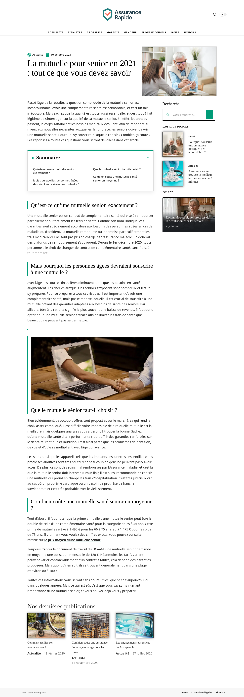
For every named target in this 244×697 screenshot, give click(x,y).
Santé (191, 136)
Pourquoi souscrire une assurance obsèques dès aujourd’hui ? (200, 147)
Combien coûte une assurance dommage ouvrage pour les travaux (90, 647)
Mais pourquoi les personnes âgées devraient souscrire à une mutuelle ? (56, 182)
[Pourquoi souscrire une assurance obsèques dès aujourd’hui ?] (173, 144)
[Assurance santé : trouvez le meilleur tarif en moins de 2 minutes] (173, 173)
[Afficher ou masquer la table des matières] (104, 158)
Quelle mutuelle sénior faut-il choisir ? (117, 169)
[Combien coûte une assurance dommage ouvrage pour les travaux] (90, 625)
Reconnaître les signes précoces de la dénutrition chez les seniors (187, 219)
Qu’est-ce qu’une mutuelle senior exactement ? (54, 171)
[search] (214, 14)
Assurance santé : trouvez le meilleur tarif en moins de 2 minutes (200, 176)
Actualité (34, 653)
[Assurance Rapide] (122, 14)
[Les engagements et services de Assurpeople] (134, 625)
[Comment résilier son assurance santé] (46, 625)
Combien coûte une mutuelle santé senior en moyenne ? (115, 178)
